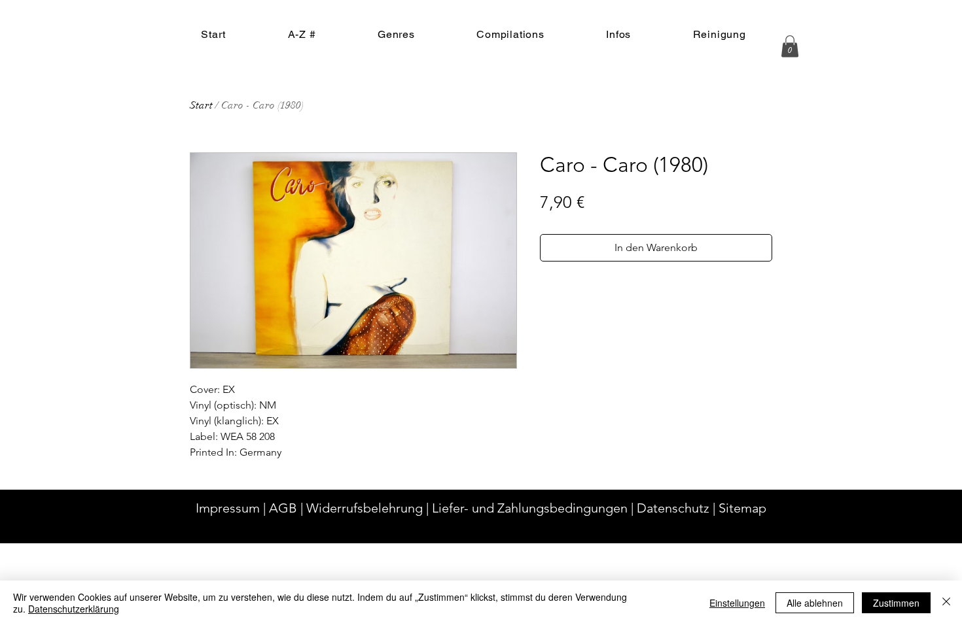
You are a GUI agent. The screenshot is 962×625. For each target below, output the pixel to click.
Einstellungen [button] (737, 602)
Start (201, 105)
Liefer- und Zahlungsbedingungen (530, 508)
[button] (790, 46)
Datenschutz (673, 508)
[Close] (946, 603)
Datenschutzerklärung (73, 608)
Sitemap (742, 508)
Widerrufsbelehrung (364, 508)
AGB (283, 508)
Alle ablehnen (815, 602)
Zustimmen (896, 602)
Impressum (228, 508)
